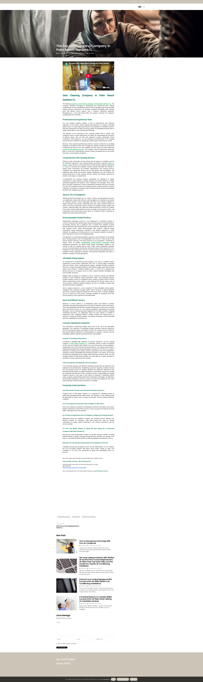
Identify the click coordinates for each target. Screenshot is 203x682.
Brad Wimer (60, 53)
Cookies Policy (106, 679)
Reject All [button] (133, 679)
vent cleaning (76, 517)
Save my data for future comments (67, 643)
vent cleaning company (64, 517)
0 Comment (91, 53)
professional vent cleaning (89, 517)
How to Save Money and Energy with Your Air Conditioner (94, 542)
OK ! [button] (113, 679)
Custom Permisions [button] (122, 679)
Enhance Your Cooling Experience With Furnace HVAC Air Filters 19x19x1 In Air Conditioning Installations (95, 581)
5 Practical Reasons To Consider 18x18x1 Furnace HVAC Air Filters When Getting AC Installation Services (95, 599)
